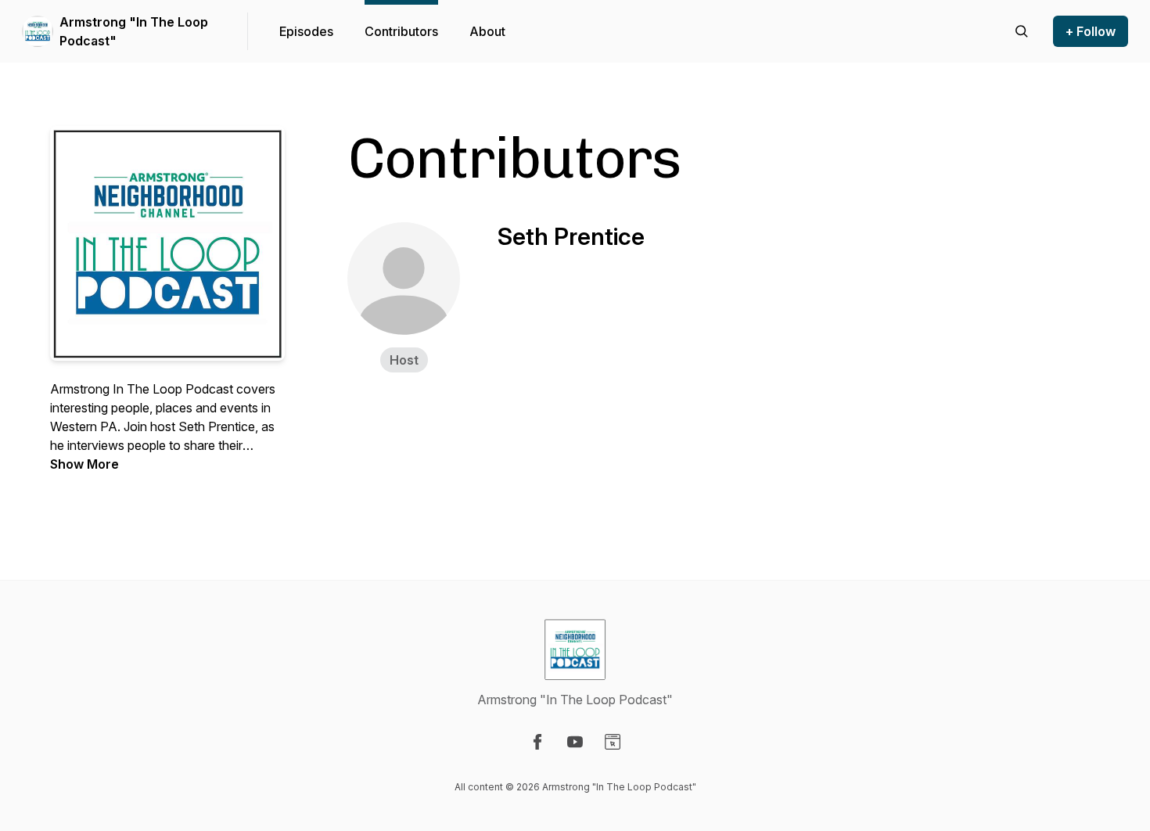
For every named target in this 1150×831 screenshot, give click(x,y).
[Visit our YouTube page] (575, 742)
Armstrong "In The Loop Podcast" (133, 31)
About (487, 31)
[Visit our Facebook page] (537, 742)
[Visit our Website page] (612, 742)
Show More (84, 464)
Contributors (401, 31)
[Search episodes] (1021, 31)
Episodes (306, 31)
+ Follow (1091, 31)
